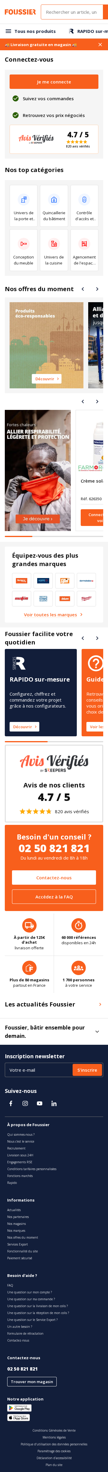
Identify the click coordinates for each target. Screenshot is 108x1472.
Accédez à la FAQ (54, 897)
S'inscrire (87, 1070)
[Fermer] (100, 44)
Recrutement (16, 1148)
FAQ (10, 1285)
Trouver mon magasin (32, 1381)
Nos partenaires (18, 1217)
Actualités (14, 1210)
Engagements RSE (19, 1162)
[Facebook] (11, 1103)
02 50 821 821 (22, 1369)
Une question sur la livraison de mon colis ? (37, 1306)
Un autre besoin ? (19, 1327)
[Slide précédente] (83, 289)
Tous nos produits (35, 31)
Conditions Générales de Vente (54, 1430)
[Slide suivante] (97, 289)
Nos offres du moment (39, 289)
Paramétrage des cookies (54, 1451)
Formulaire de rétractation (25, 1333)
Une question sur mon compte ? (29, 1292)
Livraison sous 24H (20, 1155)
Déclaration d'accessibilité (54, 1458)
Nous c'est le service (20, 1141)
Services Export (17, 1244)
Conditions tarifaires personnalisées (31, 1169)
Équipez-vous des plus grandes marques (45, 559)
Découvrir (22, 726)
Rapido (12, 1183)
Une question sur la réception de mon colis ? (38, 1313)
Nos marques (16, 1230)
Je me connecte (54, 82)
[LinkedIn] (54, 1103)
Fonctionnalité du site (22, 1251)
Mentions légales (54, 1437)
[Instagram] (25, 1103)
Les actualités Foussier (40, 1004)
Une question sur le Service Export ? (32, 1320)
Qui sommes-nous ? (20, 1134)
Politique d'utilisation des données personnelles (54, 1444)
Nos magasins (16, 1224)
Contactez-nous (54, 878)
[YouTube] (40, 1103)
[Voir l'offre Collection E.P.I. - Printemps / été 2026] (38, 470)
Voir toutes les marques (50, 615)
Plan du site (54, 1465)
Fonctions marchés (20, 1176)
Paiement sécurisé (19, 1258)
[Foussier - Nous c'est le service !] (20, 12)
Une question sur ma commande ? (31, 1299)
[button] (97, 1032)
